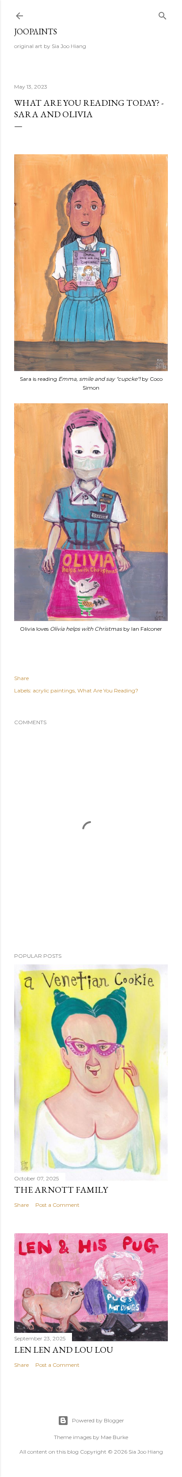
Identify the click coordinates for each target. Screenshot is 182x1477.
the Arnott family (61, 1189)
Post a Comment (57, 1205)
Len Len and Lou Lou (63, 1349)
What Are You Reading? (107, 690)
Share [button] (21, 678)
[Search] (162, 13)
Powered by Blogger (98, 1420)
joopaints (35, 31)
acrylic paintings (54, 690)
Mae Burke (114, 1437)
